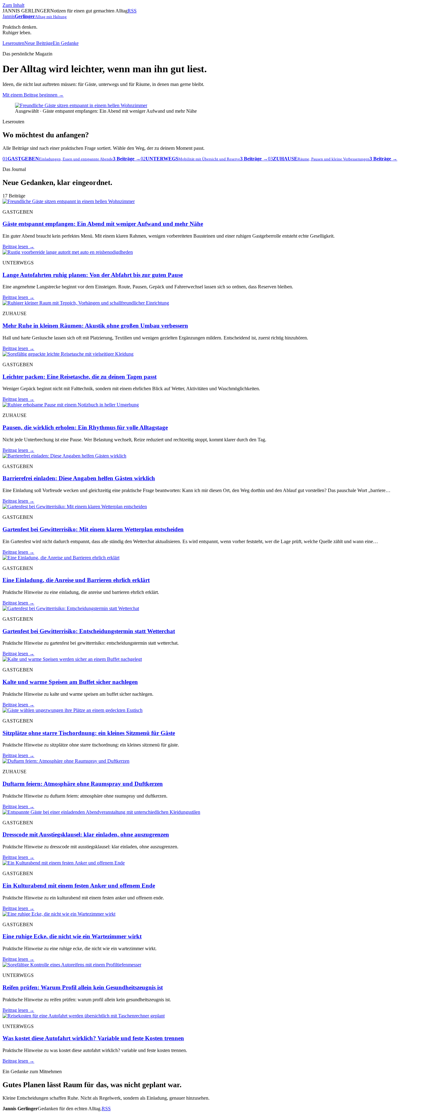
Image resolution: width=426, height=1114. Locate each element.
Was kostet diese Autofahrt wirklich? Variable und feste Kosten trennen (93, 1038)
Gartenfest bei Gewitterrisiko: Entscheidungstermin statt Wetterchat (88, 631)
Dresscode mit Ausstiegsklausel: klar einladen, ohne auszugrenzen (85, 834)
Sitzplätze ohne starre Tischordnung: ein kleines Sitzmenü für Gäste (88, 733)
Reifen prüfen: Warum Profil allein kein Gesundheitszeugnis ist (82, 987)
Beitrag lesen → (18, 246)
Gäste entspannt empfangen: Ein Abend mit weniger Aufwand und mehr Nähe (102, 223)
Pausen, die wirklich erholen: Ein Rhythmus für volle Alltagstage (85, 427)
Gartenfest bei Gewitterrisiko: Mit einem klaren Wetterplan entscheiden (93, 529)
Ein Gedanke (66, 43)
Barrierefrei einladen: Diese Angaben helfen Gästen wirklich (78, 478)
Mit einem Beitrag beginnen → (33, 94)
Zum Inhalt (13, 5)
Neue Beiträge (38, 43)
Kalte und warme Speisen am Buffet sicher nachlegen (70, 682)
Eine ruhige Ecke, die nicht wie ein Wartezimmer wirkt (72, 936)
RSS (132, 10)
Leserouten (13, 43)
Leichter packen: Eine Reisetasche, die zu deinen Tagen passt (79, 376)
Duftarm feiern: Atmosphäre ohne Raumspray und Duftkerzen (82, 783)
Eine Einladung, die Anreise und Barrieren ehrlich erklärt (76, 580)
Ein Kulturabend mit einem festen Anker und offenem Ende (78, 885)
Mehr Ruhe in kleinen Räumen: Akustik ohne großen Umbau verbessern (95, 325)
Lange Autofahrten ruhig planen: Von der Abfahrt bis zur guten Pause (92, 275)
